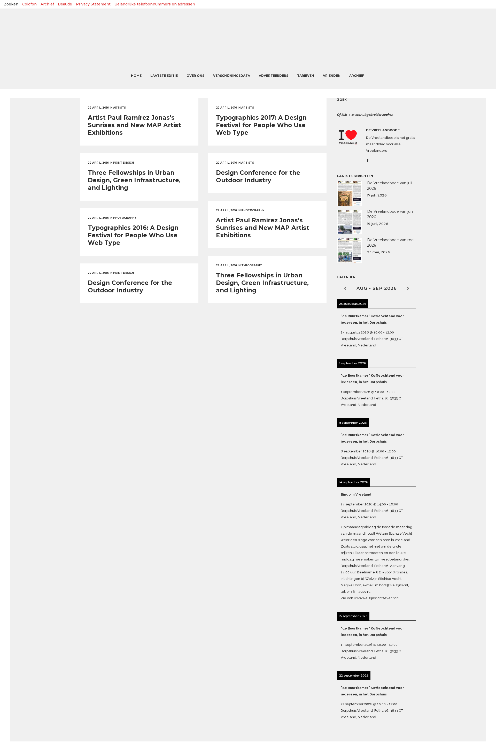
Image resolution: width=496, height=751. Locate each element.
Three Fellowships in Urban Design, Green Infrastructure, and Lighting (134, 180)
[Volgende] (408, 288)
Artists (119, 107)
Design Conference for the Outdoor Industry (258, 176)
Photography (252, 210)
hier (351, 114)
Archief (47, 4)
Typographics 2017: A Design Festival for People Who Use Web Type (261, 125)
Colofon (29, 4)
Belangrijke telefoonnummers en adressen (154, 4)
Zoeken (11, 4)
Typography (251, 265)
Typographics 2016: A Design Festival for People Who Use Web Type (133, 235)
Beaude (65, 4)
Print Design (123, 162)
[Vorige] (345, 288)
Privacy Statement (93, 4)
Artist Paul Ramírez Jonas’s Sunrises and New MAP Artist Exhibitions (134, 125)
